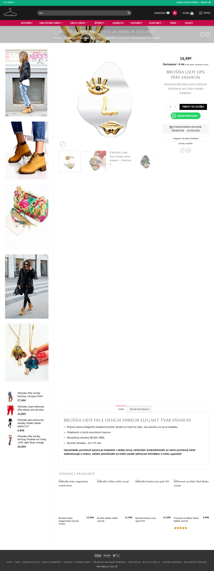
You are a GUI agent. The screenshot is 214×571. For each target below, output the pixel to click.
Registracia (135, 562)
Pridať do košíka (193, 106)
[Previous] (65, 99)
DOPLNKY (155, 23)
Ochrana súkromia (172, 562)
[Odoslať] (128, 13)
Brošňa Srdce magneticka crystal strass (69, 521)
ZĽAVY (189, 23)
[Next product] (202, 34)
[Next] (151, 99)
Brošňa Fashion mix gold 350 (145, 519)
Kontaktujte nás (30, 562)
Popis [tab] (121, 409)
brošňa (189, 143)
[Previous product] (208, 34)
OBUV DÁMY (78, 23)
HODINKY (136, 23)
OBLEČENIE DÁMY (50, 23)
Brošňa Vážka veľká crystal (107, 519)
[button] (174, 13)
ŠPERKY (99, 23)
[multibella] (17, 13)
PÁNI (173, 23)
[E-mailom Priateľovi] (188, 150)
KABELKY (118, 23)
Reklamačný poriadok (195, 562)
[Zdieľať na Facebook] (182, 150)
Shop (9, 562)
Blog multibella (151, 562)
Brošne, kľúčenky (91, 38)
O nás (17, 562)
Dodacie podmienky (51, 562)
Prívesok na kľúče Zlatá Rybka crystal (186, 519)
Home (57, 38)
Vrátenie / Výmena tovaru (77, 562)
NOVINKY (27, 23)
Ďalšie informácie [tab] (139, 409)
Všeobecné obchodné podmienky (110, 562)
